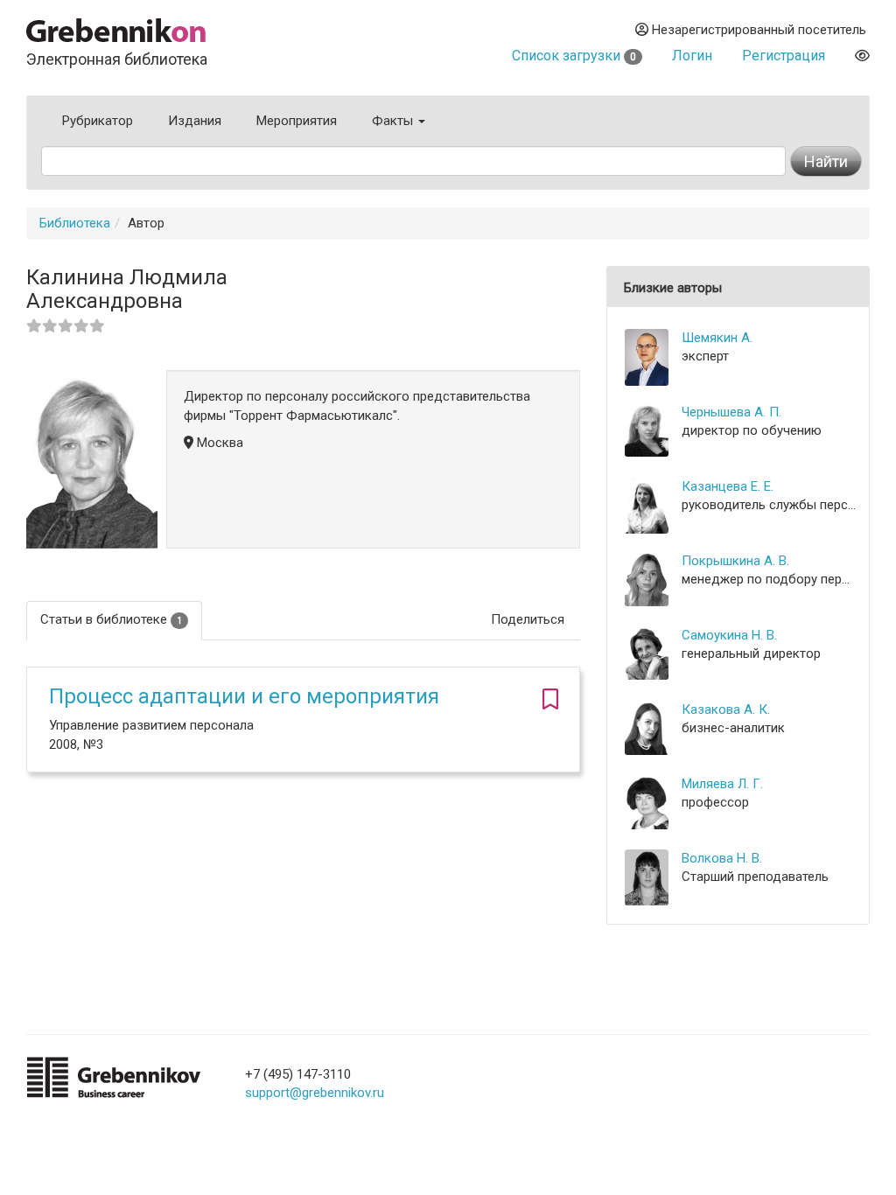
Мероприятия (296, 121)
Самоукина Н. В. (729, 635)
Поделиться (527, 619)
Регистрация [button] (783, 55)
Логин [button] (692, 55)
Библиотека (74, 223)
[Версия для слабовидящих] (862, 55)
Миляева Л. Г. (722, 784)
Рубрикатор (97, 121)
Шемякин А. (717, 338)
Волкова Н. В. (722, 858)
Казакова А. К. (726, 709)
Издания (194, 121)
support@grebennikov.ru (314, 1093)
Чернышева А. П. (731, 412)
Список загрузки (574, 55)
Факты (394, 121)
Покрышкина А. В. (735, 561)
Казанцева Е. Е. (728, 486)
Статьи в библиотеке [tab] (111, 619)
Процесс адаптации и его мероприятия (244, 696)
